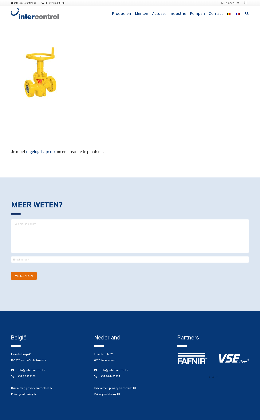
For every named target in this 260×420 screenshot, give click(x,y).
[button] (209, 377)
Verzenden (24, 275)
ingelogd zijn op (40, 151)
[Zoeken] (247, 13)
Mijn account (230, 3)
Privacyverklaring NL (107, 394)
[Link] (35, 13)
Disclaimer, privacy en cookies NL (115, 388)
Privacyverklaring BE (24, 394)
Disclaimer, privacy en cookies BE (32, 388)
